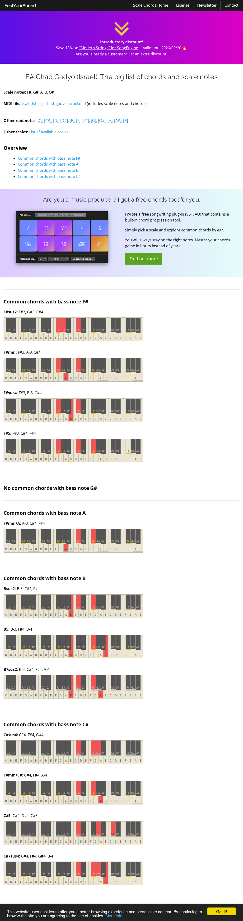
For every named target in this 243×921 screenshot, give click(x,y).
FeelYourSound (20, 5)
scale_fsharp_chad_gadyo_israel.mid (53, 103)
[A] (109, 120)
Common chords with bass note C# (49, 176)
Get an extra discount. (147, 54)
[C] (39, 120)
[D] (55, 120)
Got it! (221, 911)
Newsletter (207, 5)
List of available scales (48, 132)
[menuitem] (20, 6)
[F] (78, 120)
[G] (93, 120)
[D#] (64, 120)
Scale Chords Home (150, 5)
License (182, 5)
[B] (125, 120)
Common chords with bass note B (48, 170)
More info (114, 915)
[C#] (47, 120)
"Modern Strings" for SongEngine (108, 47)
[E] (72, 120)
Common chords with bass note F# (49, 158)
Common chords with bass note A (48, 164)
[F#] (85, 120)
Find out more (144, 259)
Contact (231, 5)
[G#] (102, 120)
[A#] (117, 120)
